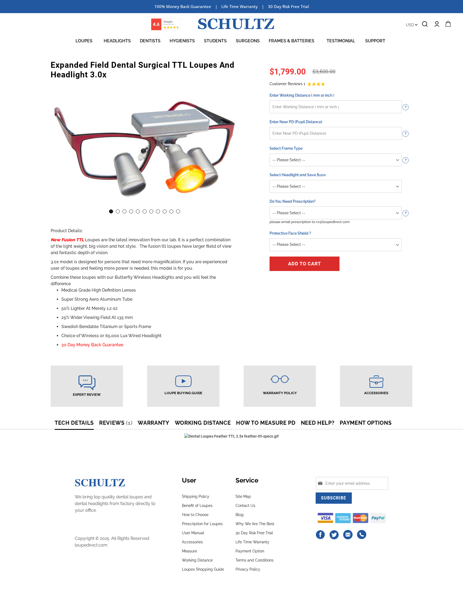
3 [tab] (124, 211)
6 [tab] (145, 211)
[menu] (231, 41)
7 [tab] (151, 211)
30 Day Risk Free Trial (288, 6)
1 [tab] (111, 211)
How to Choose (195, 515)
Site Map (243, 496)
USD (410, 25)
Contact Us (245, 505)
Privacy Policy (248, 569)
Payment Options (365, 423)
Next (230, 137)
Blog (240, 515)
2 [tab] (118, 211)
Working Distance (203, 423)
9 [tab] (165, 211)
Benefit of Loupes (197, 505)
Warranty (153, 423)
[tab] (77, 423)
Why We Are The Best (255, 524)
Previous (59, 137)
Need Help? (318, 423)
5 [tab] (138, 211)
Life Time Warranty (252, 542)
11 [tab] (178, 211)
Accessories (192, 542)
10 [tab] (171, 211)
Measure (189, 551)
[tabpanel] (144, 143)
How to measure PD (265, 423)
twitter (334, 535)
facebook (321, 535)
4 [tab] (131, 211)
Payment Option (250, 551)
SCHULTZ (100, 482)
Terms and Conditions (255, 560)
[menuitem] (85, 41)
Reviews (115, 423)
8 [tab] (158, 211)
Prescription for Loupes (202, 524)
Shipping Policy (195, 496)
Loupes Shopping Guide (203, 569)
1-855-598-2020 (362, 535)
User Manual (193, 533)
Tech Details (74, 423)
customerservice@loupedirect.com (348, 535)
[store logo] (236, 23)
